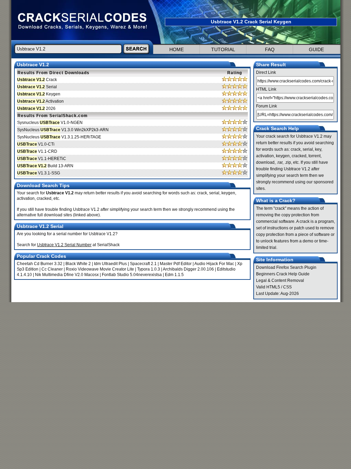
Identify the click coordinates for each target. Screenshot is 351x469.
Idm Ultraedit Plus (110, 263)
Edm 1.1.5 (174, 274)
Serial (37, 86)
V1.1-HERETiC (41, 158)
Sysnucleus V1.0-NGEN (50, 122)
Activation (40, 101)
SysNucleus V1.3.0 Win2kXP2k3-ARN (63, 129)
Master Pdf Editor (176, 263)
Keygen (38, 94)
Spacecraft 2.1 (143, 263)
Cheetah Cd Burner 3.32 (39, 263)
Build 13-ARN (45, 165)
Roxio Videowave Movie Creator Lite (100, 269)
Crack (37, 79)
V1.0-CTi (36, 144)
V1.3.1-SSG (38, 173)
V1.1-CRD (37, 151)
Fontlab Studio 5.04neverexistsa (132, 274)
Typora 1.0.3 (148, 269)
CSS (287, 287)
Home (176, 49)
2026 (36, 108)
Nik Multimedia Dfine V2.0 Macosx (67, 274)
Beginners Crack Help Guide (283, 274)
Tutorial (223, 49)
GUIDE (316, 49)
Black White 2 (78, 263)
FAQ (270, 49)
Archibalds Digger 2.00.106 (188, 269)
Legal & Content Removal (280, 280)
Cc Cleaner (52, 269)
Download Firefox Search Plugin (286, 267)
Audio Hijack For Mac (214, 263)
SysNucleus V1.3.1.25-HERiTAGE (59, 137)
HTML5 (273, 287)
